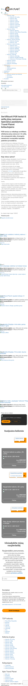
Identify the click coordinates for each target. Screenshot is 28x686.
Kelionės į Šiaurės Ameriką (13, 39)
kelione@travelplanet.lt (6, 85)
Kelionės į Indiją (14, 20)
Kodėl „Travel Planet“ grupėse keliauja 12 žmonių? (12, 296)
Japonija (7, 625)
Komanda (9, 75)
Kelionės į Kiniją (14, 27)
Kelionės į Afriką (11, 29)
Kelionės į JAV (13, 42)
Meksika (7, 633)
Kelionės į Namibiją (14, 36)
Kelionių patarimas (11, 68)
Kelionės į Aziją (10, 15)
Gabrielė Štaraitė (5, 107)
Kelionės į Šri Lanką (14, 17)
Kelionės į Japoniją (14, 21)
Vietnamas (7, 627)
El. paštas (16, 421)
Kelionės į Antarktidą (12, 63)
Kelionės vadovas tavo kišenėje (14, 74)
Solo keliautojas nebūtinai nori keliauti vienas (13, 266)
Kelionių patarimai (9, 667)
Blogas (8, 66)
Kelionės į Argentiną (15, 47)
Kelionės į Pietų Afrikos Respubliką (18, 32)
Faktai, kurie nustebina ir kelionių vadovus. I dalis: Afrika (13, 235)
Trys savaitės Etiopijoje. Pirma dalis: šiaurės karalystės (13, 352)
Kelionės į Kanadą (14, 41)
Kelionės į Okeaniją (11, 54)
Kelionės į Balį (13, 18)
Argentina (7, 631)
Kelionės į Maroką (14, 30)
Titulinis (3, 101)
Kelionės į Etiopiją (14, 35)
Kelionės (6, 14)
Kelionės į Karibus (11, 60)
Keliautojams (7, 65)
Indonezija (7, 628)
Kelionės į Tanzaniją (10, 659)
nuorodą (10, 171)
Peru (6, 630)
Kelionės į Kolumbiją (15, 50)
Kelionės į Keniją (14, 33)
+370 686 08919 (6, 421)
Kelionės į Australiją (14, 56)
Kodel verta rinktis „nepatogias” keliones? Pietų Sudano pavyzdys (14, 401)
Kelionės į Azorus (11, 62)
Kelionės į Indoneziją (15, 24)
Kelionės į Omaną (14, 23)
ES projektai (10, 77)
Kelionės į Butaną (9, 651)
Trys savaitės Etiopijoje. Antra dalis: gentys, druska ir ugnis (13, 325)
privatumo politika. (17, 573)
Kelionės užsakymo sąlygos (11, 681)
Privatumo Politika (9, 678)
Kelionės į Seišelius (14, 38)
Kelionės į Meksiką (14, 48)
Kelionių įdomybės (9, 668)
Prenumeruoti (21, 578)
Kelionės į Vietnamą (14, 26)
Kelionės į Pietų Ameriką (11, 648)
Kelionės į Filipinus (9, 657)
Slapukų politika (9, 680)
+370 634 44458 (5, 87)
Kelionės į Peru (13, 45)
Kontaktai (6, 78)
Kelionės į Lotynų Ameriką (13, 44)
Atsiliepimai (6, 71)
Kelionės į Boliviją (14, 51)
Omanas (7, 624)
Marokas (7, 622)
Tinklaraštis (8, 665)
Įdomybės (9, 69)
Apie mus (6, 72)
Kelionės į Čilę (13, 53)
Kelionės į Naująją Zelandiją (16, 57)
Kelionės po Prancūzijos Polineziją (18, 59)
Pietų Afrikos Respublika (11, 621)
